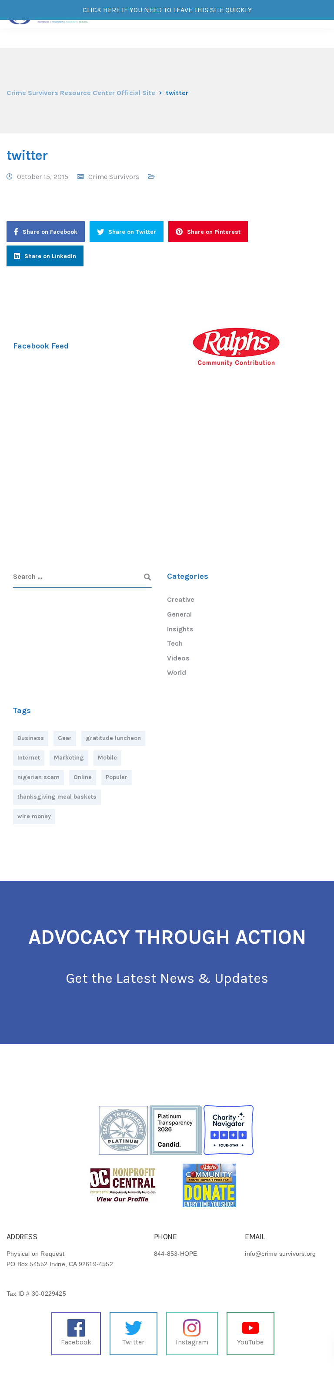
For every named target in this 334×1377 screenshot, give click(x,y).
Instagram (192, 1342)
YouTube (250, 1342)
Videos (178, 658)
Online (82, 777)
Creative (180, 599)
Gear (65, 738)
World (176, 672)
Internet (28, 757)
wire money (34, 816)
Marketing (69, 757)
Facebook (76, 1342)
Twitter (133, 1342)
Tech (175, 643)
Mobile (107, 757)
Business (30, 738)
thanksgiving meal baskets (57, 796)
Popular (116, 777)
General (179, 614)
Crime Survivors (113, 177)
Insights (180, 629)
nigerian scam (38, 777)
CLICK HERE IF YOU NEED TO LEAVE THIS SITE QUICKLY (167, 10)
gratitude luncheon (113, 738)
